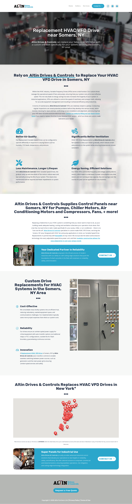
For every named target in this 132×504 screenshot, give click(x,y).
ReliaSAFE (58, 236)
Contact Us (105, 255)
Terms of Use (85, 500)
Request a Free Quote (66, 490)
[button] (63, 429)
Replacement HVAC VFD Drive (31, 353)
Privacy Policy (74, 500)
